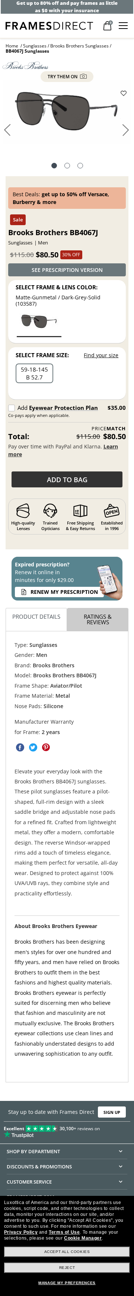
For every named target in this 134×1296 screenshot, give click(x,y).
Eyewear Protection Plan (63, 407)
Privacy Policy (21, 1232)
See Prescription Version (67, 269)
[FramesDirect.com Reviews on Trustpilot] (67, 1130)
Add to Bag (67, 479)
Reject (67, 1268)
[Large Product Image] (67, 114)
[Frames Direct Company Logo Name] (49, 25)
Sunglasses (35, 46)
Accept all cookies (67, 1252)
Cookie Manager (83, 1238)
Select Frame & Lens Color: (57, 287)
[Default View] (54, 166)
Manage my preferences (67, 1283)
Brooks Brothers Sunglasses (79, 46)
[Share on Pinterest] (46, 747)
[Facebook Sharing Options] (20, 747)
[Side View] (80, 166)
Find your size (101, 355)
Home (12, 46)
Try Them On (63, 76)
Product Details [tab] (36, 616)
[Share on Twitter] (33, 747)
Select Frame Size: (42, 355)
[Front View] (67, 166)
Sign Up (111, 1112)
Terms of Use (64, 1232)
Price (109, 428)
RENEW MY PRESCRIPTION (64, 591)
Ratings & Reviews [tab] (98, 619)
